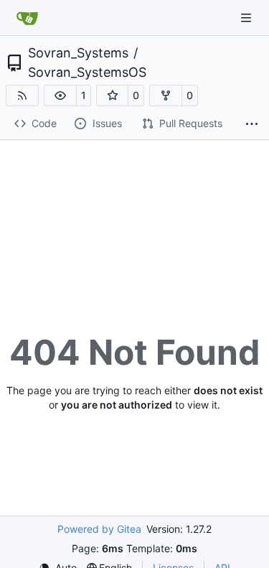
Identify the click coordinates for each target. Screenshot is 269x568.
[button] (60, 95)
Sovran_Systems (78, 53)
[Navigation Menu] (247, 17)
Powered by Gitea (99, 529)
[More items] (251, 124)
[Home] (27, 18)
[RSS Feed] (22, 95)
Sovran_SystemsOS (87, 72)
